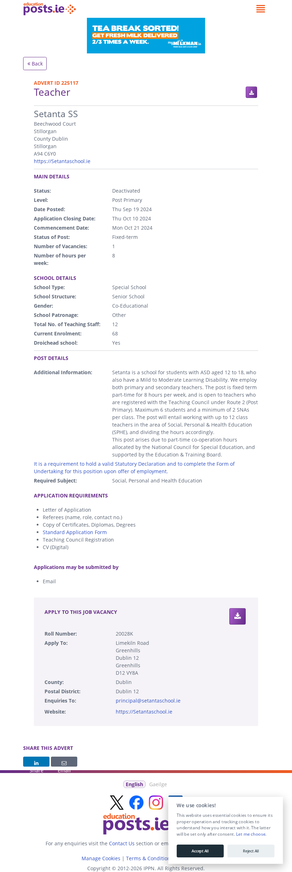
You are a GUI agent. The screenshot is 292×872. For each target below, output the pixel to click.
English (134, 784)
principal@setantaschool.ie (148, 700)
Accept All (200, 850)
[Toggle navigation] (260, 9)
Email (64, 762)
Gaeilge (158, 784)
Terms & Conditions (149, 858)
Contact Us (122, 843)
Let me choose (250, 834)
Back (36, 63)
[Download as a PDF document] (251, 92)
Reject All (251, 850)
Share (36, 762)
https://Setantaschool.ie (62, 161)
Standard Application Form (75, 532)
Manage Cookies (101, 858)
